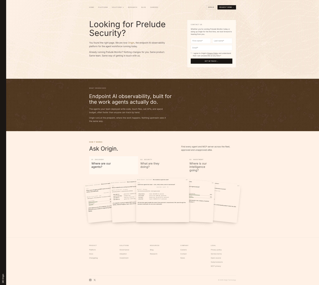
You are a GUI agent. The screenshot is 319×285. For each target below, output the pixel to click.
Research (132, 7)
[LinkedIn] (90, 280)
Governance (124, 250)
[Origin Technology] (3, 278)
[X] (95, 280)
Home (91, 7)
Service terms (216, 254)
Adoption (123, 254)
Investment (124, 258)
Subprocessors (217, 262)
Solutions (117, 7)
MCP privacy (216, 266)
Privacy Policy (212, 53)
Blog (143, 7)
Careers (154, 7)
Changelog (93, 258)
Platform (103, 7)
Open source (216, 258)
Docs (91, 254)
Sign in (211, 7)
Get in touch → (211, 61)
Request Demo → (226, 7)
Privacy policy (216, 250)
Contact (183, 254)
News (182, 258)
